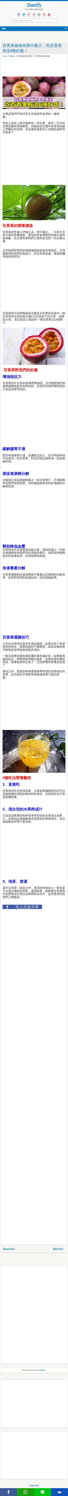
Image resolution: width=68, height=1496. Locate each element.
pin (34, 14)
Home (5, 56)
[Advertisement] (28, 68)
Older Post (58, 1249)
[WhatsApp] (25, 1492)
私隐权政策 (34, 1485)
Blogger (42, 1370)
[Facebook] (8, 1492)
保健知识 (12, 56)
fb (18, 14)
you (49, 14)
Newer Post (9, 1249)
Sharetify (34, 5)
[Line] (42, 1492)
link (39, 14)
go (28, 14)
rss (44, 14)
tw (23, 14)
